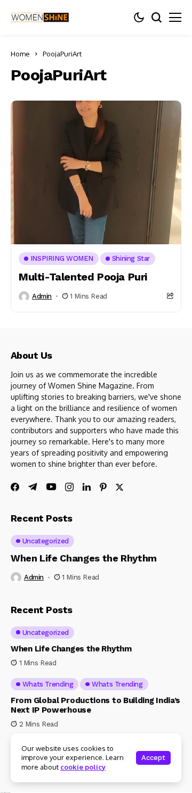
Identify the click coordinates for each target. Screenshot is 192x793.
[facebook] (15, 487)
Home (20, 53)
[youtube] (51, 487)
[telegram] (32, 487)
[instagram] (69, 487)
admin (42, 296)
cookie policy (83, 767)
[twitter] (119, 487)
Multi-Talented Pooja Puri (83, 276)
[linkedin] (87, 487)
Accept (153, 758)
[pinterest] (103, 487)
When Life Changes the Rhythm (84, 558)
